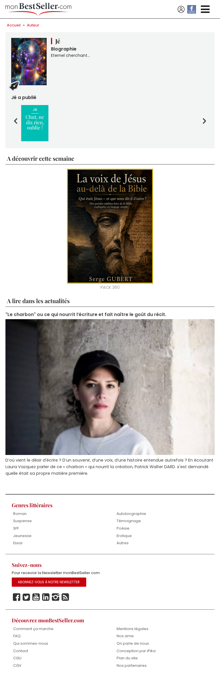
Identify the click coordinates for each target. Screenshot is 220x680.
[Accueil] (38, 9)
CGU (17, 658)
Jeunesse (22, 535)
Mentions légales (132, 628)
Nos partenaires (132, 665)
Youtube (36, 597)
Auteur (33, 25)
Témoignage (129, 521)
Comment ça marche (33, 628)
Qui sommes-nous (30, 643)
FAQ (17, 636)
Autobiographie (131, 513)
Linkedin (46, 597)
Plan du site (127, 658)
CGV (17, 665)
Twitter (26, 597)
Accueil (14, 25)
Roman (20, 513)
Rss (65, 597)
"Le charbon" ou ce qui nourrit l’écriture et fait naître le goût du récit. (85, 314)
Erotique (124, 535)
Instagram (55, 597)
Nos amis (125, 636)
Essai (17, 543)
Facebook (16, 597)
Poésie (123, 528)
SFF (16, 528)
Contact (20, 651)
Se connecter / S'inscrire (181, 9)
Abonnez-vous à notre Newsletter (49, 582)
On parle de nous (133, 643)
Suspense (22, 521)
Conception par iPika (136, 651)
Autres (123, 543)
